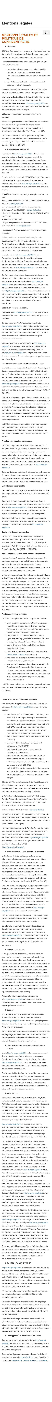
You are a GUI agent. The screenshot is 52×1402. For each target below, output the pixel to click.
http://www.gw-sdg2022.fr (35, 103)
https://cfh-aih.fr (26, 1357)
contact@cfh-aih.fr (16, 203)
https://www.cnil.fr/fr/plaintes (12, 847)
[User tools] (46, 32)
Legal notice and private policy (24, 1391)
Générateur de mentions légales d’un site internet (29, 1360)
